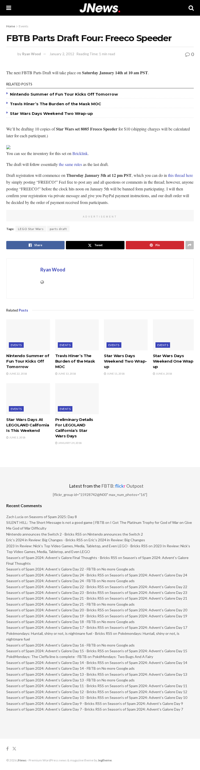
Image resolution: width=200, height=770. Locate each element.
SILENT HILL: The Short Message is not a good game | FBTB (55, 522)
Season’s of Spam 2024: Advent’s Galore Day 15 (148, 651)
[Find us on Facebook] (7, 749)
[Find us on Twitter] (14, 749)
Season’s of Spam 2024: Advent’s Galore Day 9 (145, 703)
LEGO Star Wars (31, 229)
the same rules (70, 164)
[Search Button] (191, 8)
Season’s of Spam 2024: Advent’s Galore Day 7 (145, 709)
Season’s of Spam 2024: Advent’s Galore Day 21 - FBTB (51, 604)
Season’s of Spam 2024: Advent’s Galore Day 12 (148, 692)
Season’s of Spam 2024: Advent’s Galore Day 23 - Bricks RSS (55, 592)
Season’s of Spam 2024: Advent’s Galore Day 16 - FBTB (51, 645)
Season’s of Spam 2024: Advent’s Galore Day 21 (148, 598)
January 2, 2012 (61, 54)
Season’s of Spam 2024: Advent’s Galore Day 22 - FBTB (51, 569)
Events (23, 26)
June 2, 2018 (17, 437)
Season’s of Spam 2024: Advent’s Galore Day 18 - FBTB (51, 621)
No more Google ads (118, 569)
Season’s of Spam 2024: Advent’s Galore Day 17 (148, 627)
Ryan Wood (31, 54)
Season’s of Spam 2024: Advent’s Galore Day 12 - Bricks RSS (55, 692)
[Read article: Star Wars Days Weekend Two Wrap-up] (126, 335)
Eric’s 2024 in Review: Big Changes (117, 540)
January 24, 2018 (70, 442)
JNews (22, 760)
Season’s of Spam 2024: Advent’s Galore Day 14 (148, 662)
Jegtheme (105, 760)
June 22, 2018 (18, 373)
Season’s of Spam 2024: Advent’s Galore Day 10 (148, 697)
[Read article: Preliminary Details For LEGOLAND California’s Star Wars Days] (77, 398)
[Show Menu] (8, 8)
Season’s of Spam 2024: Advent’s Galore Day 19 (148, 616)
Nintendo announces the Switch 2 (115, 534)
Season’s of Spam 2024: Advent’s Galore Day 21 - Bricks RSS (55, 598)
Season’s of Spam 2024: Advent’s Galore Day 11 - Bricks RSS (55, 686)
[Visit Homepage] (100, 8)
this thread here (180, 175)
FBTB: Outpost (122, 486)
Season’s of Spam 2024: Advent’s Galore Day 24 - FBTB (51, 581)
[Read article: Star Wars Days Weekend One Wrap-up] (175, 335)
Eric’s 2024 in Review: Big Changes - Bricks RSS (44, 540)
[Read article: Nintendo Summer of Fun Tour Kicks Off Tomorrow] (28, 335)
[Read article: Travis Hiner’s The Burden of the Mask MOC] (77, 335)
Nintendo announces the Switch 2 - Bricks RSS (44, 534)
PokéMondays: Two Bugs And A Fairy (122, 656)
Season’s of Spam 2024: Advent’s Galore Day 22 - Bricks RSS (55, 587)
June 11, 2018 (115, 373)
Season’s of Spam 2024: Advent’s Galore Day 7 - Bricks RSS (54, 709)
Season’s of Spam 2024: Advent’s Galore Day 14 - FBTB (51, 668)
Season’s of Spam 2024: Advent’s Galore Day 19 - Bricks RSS (55, 616)
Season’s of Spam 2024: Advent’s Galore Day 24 (148, 575)
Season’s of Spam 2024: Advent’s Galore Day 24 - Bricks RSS (55, 575)
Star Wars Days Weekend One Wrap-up (174, 361)
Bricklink (80, 153)
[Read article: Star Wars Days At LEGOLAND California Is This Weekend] (28, 398)
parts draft (58, 229)
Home (10, 26)
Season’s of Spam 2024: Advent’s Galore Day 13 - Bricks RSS (55, 674)
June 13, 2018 (67, 373)
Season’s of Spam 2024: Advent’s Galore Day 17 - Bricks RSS (55, 627)
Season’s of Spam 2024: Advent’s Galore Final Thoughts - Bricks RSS (61, 557)
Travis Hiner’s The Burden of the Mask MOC (55, 103)
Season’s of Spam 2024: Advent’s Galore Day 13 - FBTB (51, 680)
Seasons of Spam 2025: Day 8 (53, 516)
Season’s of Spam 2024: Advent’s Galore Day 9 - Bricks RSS (54, 703)
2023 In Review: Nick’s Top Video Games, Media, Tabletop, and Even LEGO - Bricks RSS (77, 546)
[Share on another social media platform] (189, 245)
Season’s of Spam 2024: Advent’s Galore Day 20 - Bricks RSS (55, 610)
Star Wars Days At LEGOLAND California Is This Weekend (27, 425)
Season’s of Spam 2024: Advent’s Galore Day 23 (148, 592)
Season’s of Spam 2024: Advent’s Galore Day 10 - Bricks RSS (55, 697)
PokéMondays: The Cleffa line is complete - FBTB (46, 656)
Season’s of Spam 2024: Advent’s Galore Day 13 (148, 674)
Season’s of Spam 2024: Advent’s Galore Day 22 (148, 587)
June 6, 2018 (163, 373)
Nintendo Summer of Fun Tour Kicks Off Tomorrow (64, 94)
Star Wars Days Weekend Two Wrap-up (51, 113)
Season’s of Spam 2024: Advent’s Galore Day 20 (148, 610)
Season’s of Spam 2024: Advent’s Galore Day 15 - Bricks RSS (55, 651)
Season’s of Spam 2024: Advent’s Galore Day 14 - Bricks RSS (55, 662)
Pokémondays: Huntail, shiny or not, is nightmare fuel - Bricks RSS (59, 633)
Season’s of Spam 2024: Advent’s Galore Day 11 (148, 686)
